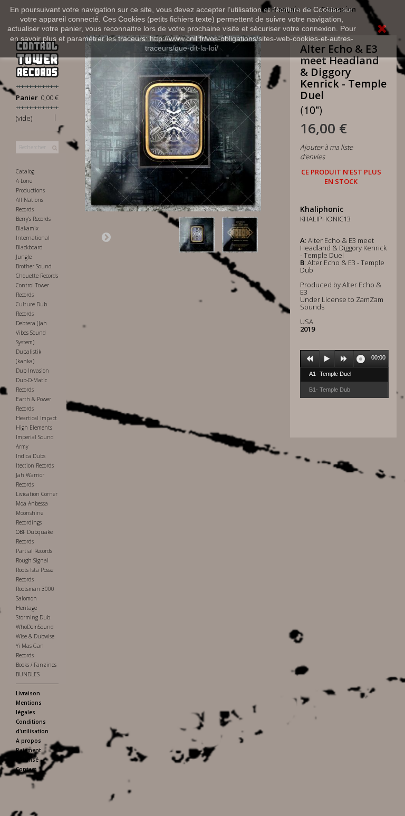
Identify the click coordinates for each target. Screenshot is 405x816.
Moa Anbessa (32, 503)
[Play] (327, 359)
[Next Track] (344, 359)
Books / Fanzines (36, 664)
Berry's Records (33, 218)
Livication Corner (36, 494)
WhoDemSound (35, 626)
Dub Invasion (32, 370)
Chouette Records (37, 275)
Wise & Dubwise (35, 636)
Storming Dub (33, 617)
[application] (344, 358)
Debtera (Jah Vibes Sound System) (31, 332)
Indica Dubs (30, 456)
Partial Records (34, 551)
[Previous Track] (310, 359)
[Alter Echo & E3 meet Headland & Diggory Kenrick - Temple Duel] (199, 234)
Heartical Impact (36, 418)
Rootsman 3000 (35, 588)
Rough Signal (32, 560)
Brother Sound (34, 266)
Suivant (106, 236)
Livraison (28, 693)
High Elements (34, 427)
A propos (28, 740)
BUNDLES (28, 674)
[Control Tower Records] (37, 59)
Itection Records (35, 465)
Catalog (25, 171)
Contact (26, 769)
